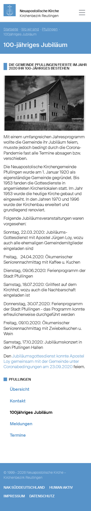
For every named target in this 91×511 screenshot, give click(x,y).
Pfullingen (50, 29)
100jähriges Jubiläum (31, 412)
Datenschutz (42, 496)
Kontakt (18, 401)
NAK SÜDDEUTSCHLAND (24, 487)
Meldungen (21, 424)
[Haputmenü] (82, 13)
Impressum (14, 496)
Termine (18, 435)
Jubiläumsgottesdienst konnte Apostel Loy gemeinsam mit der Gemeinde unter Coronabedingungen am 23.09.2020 (44, 361)
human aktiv (61, 487)
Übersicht (19, 389)
